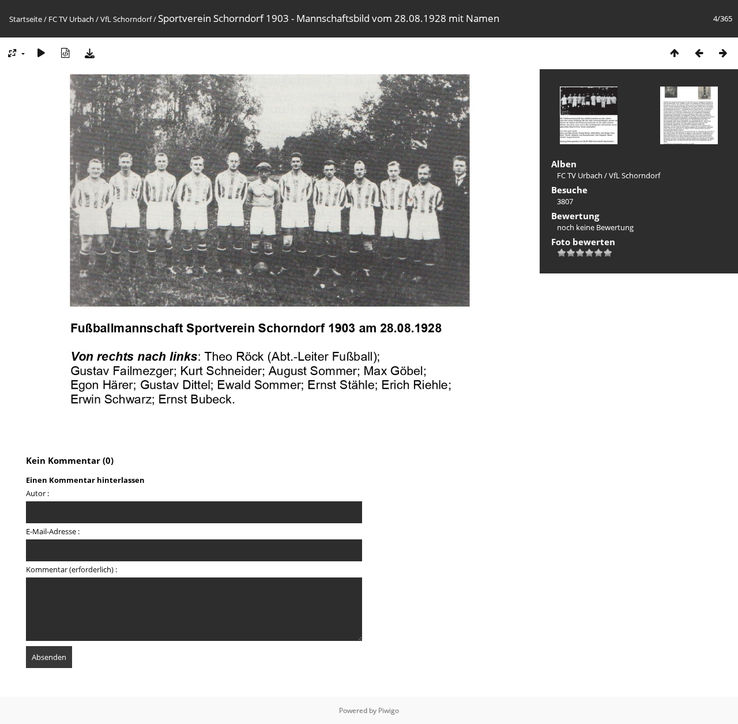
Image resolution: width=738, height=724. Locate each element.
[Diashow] (41, 52)
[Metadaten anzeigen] (65, 52)
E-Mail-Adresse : (53, 531)
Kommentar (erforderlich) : (71, 569)
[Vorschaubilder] (674, 52)
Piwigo (388, 710)
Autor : (37, 493)
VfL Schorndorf (126, 19)
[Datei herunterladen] (89, 52)
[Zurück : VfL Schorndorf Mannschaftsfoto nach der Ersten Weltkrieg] (699, 52)
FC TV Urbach (71, 19)
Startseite (25, 19)
